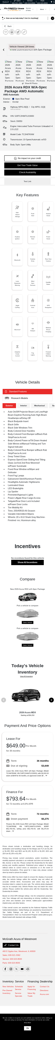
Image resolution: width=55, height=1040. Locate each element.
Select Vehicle (27, 622)
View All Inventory (26, 676)
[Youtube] (22, 969)
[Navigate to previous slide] (4, 50)
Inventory (8, 981)
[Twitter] (16, 969)
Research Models (19, 398)
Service (19, 981)
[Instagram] (10, 969)
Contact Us (13, 945)
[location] (51, 2)
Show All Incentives (27, 562)
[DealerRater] (27, 969)
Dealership (46, 981)
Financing (33, 981)
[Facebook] (5, 969)
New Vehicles (8, 986)
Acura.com (44, 994)
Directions (44, 990)
